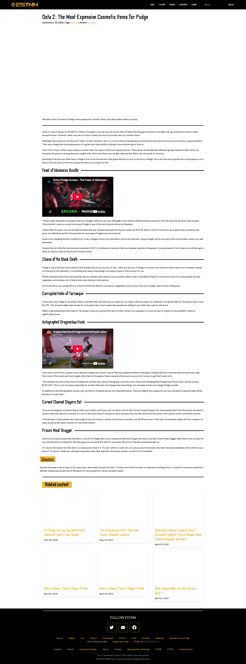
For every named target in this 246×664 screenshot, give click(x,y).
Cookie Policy (185, 649)
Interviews (183, 5)
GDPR (158, 649)
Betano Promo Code (179, 638)
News (152, 5)
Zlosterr (92, 22)
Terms (105, 649)
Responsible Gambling (138, 649)
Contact (58, 649)
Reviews (172, 5)
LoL (82, 638)
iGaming (194, 5)
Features (162, 5)
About (70, 649)
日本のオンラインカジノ (146, 641)
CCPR (170, 649)
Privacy (118, 649)
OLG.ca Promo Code (97, 641)
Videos (71, 638)
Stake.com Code (121, 641)
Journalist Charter (88, 649)
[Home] (24, 4)
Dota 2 (74, 22)
